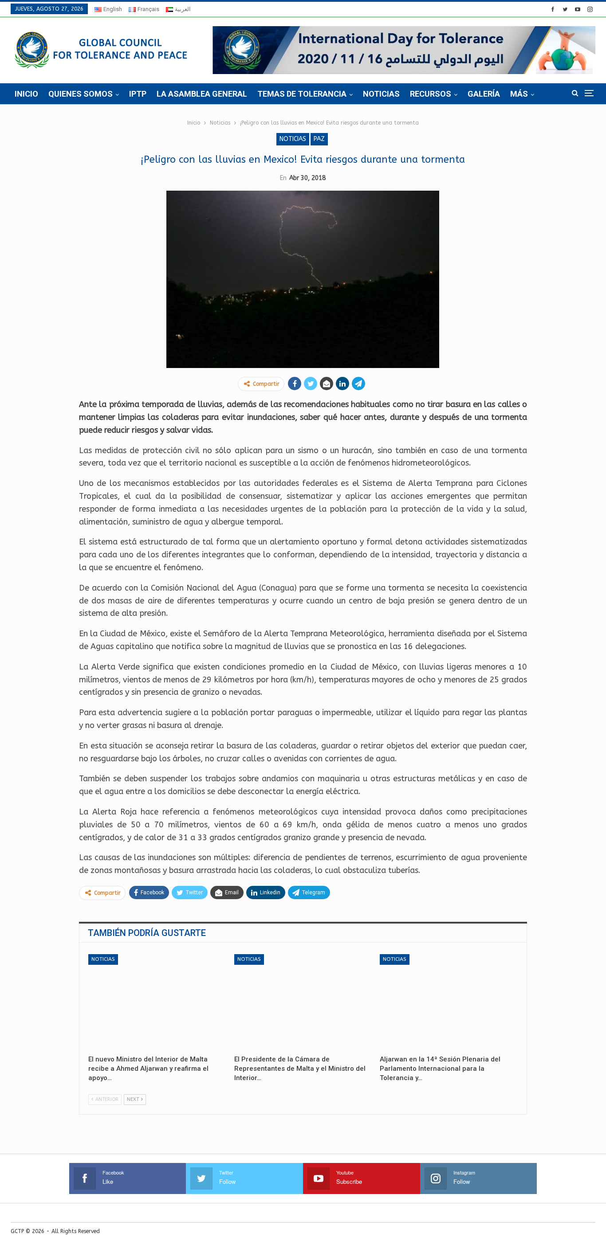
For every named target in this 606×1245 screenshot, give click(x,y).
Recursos (430, 93)
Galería (484, 93)
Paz (319, 139)
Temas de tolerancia (301, 93)
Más (519, 93)
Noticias (381, 93)
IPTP (137, 93)
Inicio (26, 93)
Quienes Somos (80, 93)
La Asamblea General (202, 93)
